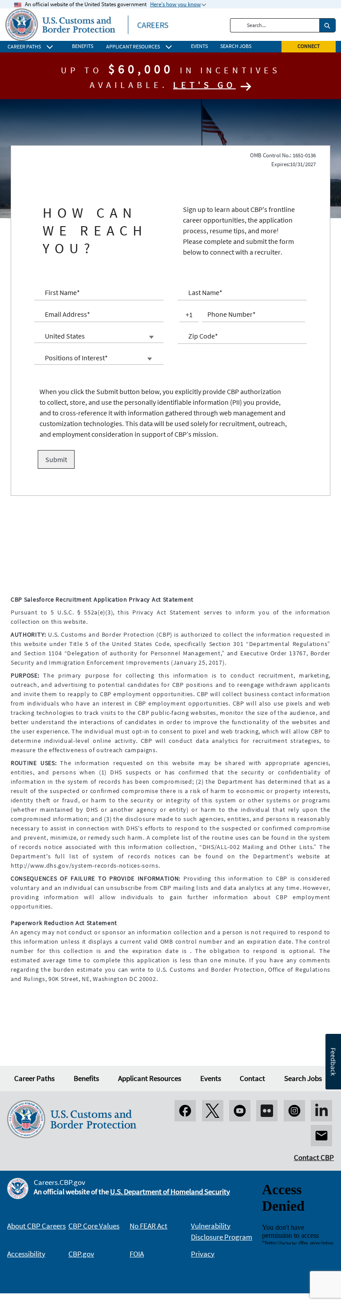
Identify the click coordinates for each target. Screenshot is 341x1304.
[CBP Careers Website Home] (87, 24)
